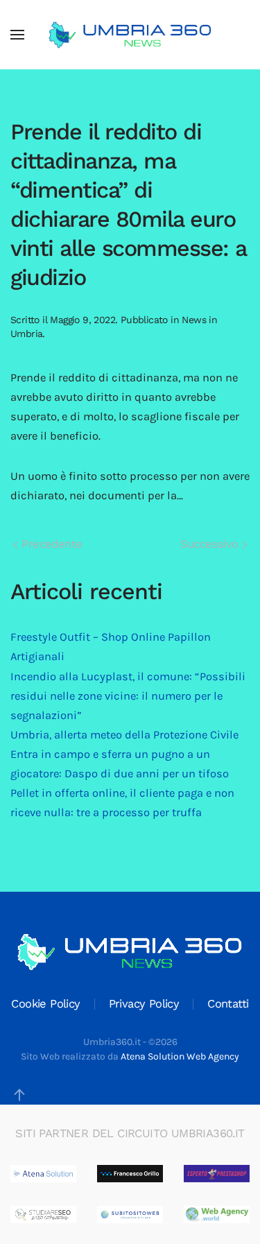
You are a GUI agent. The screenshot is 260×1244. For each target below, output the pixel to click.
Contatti (227, 1003)
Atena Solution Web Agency (180, 1056)
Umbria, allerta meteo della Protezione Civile (124, 734)
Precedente (50, 544)
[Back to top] (19, 1095)
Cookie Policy (45, 1003)
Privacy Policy (144, 1003)
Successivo (211, 544)
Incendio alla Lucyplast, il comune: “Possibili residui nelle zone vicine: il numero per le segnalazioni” (127, 696)
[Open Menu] (17, 34)
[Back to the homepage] (130, 34)
